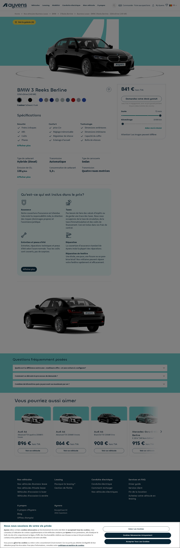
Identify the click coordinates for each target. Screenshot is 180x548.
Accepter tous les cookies (137, 542)
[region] (90, 535)
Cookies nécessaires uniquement (137, 535)
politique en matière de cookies (71, 545)
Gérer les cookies (136, 529)
